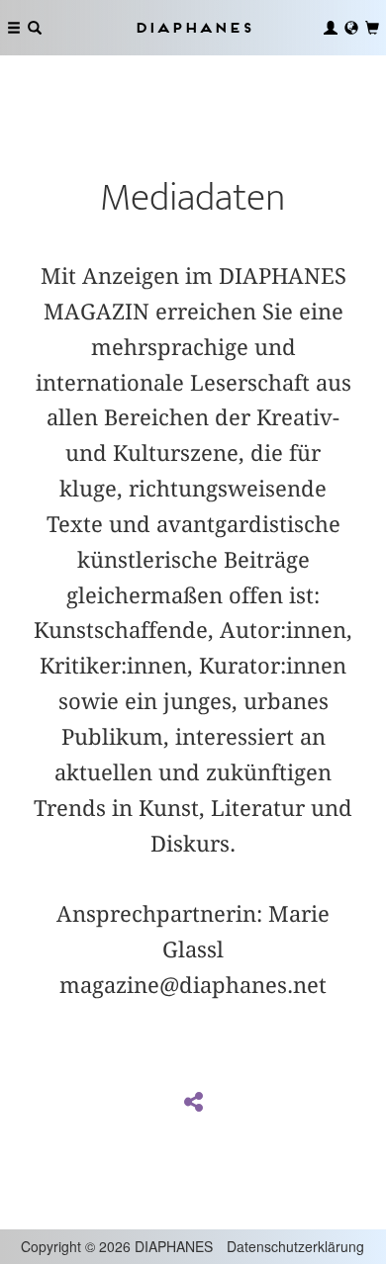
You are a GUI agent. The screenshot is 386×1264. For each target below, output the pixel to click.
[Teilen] (193, 1103)
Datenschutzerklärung (295, 1246)
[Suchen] (35, 27)
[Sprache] (351, 27)
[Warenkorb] (372, 27)
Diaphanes (193, 27)
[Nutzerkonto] (331, 27)
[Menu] (14, 27)
